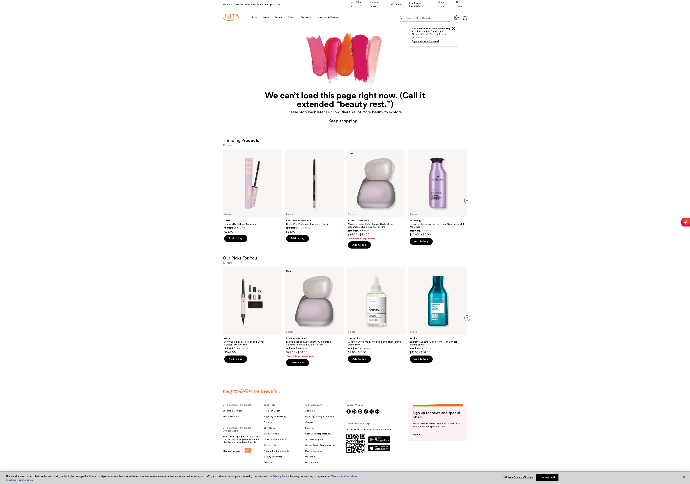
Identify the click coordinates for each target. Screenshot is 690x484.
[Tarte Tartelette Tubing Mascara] (252, 191)
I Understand (547, 477)
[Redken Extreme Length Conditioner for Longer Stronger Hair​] (437, 310)
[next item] (467, 200)
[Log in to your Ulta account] (456, 17)
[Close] (684, 477)
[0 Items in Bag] (465, 17)
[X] (453, 28)
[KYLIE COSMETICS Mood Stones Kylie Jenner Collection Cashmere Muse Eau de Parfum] (375, 194)
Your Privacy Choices (520, 477)
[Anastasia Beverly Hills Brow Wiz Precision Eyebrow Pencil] (314, 191)
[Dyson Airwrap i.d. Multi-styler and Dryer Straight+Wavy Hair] (252, 310)
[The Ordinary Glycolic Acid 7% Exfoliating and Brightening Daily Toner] (375, 310)
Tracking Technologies (19, 480)
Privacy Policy (281, 476)
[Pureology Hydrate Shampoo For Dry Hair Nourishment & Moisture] (437, 192)
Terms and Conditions (344, 476)
